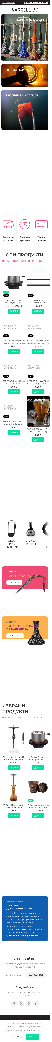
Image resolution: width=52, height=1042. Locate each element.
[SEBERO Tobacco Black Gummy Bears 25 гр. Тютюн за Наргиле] (13, 367)
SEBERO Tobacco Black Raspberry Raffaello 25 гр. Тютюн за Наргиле (38, 343)
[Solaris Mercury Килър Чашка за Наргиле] (38, 787)
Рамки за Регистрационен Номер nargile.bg (38, 302)
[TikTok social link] (36, 1004)
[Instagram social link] (28, 1004)
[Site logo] (25, 9)
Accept (32, 1036)
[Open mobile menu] (3, 10)
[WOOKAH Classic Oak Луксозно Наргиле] (13, 787)
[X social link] (21, 1004)
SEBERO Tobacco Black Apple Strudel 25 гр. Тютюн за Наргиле (14, 424)
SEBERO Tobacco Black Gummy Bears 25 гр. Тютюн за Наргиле (14, 383)
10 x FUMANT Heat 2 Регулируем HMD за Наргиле (14, 302)
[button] (14, 311)
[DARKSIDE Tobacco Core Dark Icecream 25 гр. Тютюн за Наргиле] (38, 411)
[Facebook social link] (14, 1004)
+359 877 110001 (8, 3)
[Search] (46, 10)
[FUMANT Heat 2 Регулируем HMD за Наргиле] (38, 739)
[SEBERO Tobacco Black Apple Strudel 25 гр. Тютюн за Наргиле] (13, 407)
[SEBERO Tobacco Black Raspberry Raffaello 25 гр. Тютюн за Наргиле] (38, 326)
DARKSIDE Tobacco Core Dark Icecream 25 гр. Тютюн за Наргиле (38, 431)
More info (17, 1036)
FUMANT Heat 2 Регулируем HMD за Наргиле (38, 759)
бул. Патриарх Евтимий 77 (36, 3)
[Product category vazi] (31, 533)
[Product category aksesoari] (12, 535)
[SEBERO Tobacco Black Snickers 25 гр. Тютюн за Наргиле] (13, 326)
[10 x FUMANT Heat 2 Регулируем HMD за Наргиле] (13, 282)
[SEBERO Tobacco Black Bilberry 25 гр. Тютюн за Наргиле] (38, 367)
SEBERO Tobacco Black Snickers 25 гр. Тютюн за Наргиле (13, 343)
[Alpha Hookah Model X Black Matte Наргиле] (13, 739)
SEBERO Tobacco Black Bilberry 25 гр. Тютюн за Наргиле (38, 383)
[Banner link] (24, 37)
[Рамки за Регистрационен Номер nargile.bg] (38, 282)
